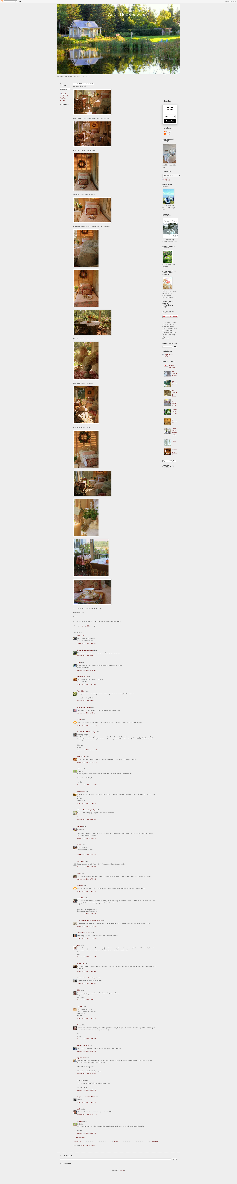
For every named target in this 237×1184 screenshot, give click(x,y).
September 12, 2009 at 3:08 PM (86, 1018)
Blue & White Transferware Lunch (174, 432)
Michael (168, 134)
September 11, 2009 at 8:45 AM (86, 656)
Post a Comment (80, 1137)
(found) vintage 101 (83, 1045)
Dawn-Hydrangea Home (85, 650)
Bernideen (80, 861)
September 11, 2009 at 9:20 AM (86, 701)
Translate (168, 180)
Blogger (122, 1170)
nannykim (80, 898)
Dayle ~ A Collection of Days (86, 1097)
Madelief (80, 826)
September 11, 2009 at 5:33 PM (86, 879)
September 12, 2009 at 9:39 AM (86, 1000)
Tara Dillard (81, 691)
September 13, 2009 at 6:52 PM (86, 1090)
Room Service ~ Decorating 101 (87, 978)
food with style (81, 756)
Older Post (155, 1142)
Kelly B (79, 719)
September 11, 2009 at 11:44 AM (87, 762)
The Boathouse (174, 383)
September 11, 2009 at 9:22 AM (86, 713)
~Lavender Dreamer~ (84, 933)
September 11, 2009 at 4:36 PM (86, 867)
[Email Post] (94, 626)
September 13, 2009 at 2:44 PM (86, 1039)
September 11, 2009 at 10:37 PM (87, 938)
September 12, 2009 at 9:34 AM (86, 983)
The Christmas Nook (174, 373)
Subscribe (170, 121)
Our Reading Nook (174, 421)
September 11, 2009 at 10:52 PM (87, 957)
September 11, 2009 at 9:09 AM (86, 684)
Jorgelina (80, 1006)
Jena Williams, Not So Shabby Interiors (89, 920)
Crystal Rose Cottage (84, 707)
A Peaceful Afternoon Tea (174, 402)
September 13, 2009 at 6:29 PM (86, 1074)
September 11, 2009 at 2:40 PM (86, 803)
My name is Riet (82, 676)
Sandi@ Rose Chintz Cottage (86, 732)
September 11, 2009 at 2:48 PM (86, 820)
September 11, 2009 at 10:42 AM (87, 750)
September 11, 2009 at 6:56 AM (86, 643)
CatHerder (80, 963)
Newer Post (77, 1142)
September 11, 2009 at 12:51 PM (87, 785)
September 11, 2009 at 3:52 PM (86, 838)
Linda (79, 873)
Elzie (78, 990)
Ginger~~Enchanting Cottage (86, 810)
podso (79, 1109)
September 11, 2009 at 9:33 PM (86, 914)
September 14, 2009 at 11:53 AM (87, 1115)
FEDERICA (81, 636)
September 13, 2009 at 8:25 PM (86, 1102)
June (78, 945)
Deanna (79, 845)
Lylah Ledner (81, 1058)
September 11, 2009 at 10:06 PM (87, 926)
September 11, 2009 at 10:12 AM (87, 725)
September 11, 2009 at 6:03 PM (86, 891)
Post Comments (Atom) (88, 1145)
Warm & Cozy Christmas (174, 452)
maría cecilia (81, 791)
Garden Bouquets (172, 366)
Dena (79, 1025)
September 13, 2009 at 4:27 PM (86, 1051)
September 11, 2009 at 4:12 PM (86, 854)
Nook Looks (174, 441)
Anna (79, 662)
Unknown (80, 886)
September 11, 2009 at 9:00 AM (86, 670)
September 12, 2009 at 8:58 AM (86, 971)
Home (116, 1142)
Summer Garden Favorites (174, 411)
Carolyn (80, 769)
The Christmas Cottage (174, 393)
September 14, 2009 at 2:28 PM (86, 1133)
